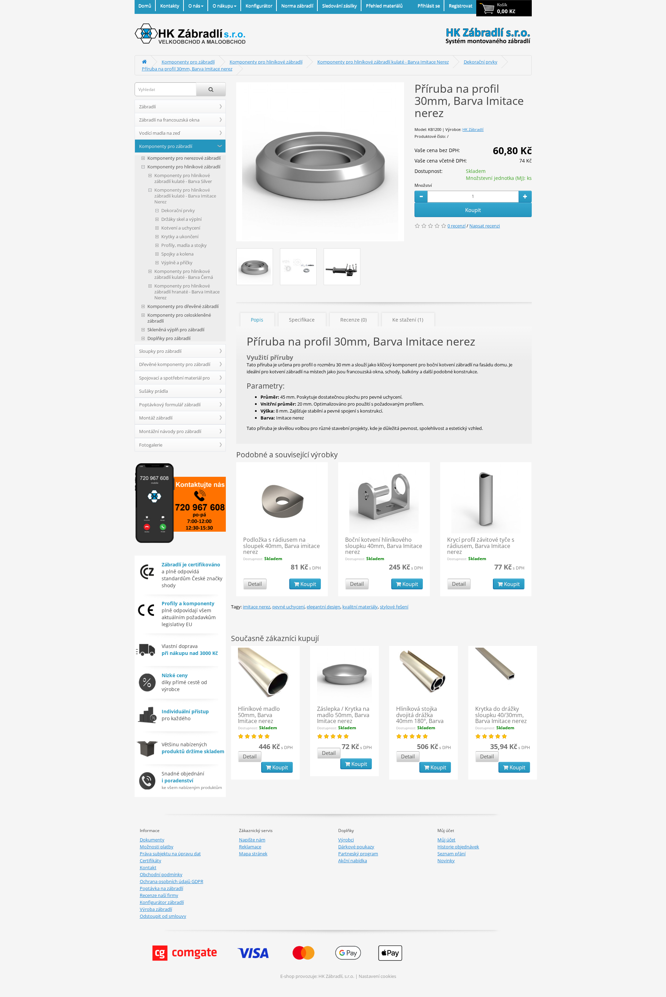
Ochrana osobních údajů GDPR (171, 881)
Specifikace (302, 319)
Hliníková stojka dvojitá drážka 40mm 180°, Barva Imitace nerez (420, 718)
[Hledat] (211, 89)
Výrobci (346, 840)
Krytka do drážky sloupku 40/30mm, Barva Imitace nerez (501, 715)
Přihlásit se (429, 5)
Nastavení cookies (377, 976)
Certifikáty (150, 860)
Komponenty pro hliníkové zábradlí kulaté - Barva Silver (183, 178)
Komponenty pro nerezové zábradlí (184, 158)
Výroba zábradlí (156, 909)
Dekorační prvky (480, 62)
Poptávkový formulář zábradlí (169, 404)
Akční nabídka (352, 860)
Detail (255, 583)
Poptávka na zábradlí (161, 888)
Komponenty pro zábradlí (188, 62)
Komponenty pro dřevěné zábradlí (183, 306)
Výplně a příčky (177, 263)
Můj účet (446, 840)
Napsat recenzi (484, 226)
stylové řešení (394, 607)
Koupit (473, 209)
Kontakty (169, 5)
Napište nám (252, 840)
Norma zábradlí (297, 5)
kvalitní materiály (360, 607)
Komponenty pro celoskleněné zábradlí (179, 318)
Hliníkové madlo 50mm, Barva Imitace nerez (259, 715)
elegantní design (323, 607)
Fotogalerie (150, 445)
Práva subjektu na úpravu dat (170, 853)
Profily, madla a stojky (184, 245)
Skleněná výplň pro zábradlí (175, 330)
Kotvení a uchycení (180, 228)
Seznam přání (451, 853)
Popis (257, 319)
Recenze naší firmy (159, 895)
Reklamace (250, 847)
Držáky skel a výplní (181, 219)
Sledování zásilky (339, 5)
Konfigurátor (259, 5)
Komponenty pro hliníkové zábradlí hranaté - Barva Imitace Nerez (187, 292)
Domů (144, 5)
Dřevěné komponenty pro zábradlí (174, 364)
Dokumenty (152, 840)
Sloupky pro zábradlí (160, 351)
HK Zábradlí (473, 129)
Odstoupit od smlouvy (163, 916)
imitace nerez (256, 607)
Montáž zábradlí (155, 418)
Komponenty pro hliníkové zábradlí (266, 62)
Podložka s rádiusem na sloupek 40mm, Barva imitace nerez (281, 546)
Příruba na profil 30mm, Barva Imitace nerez (187, 69)
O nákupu (223, 5)
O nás (194, 5)
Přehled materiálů (384, 5)
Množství (423, 185)
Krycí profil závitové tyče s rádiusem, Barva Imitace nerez (480, 546)
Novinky (446, 860)
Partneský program (358, 853)
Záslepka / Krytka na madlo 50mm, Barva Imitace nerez (343, 715)
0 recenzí (456, 226)
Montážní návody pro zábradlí (170, 431)
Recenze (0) (353, 319)
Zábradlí (147, 106)
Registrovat (460, 5)
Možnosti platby (156, 847)
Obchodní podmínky (161, 874)
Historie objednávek (458, 847)
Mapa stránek (253, 853)
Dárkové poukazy (356, 847)
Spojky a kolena (177, 254)
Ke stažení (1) (407, 319)
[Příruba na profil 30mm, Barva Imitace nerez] (320, 161)
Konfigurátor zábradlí (162, 902)
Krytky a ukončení (179, 237)
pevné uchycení (288, 607)
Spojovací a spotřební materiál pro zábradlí (174, 379)
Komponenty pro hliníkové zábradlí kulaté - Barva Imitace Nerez (383, 62)
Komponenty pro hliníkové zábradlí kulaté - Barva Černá (183, 274)
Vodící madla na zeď (159, 133)
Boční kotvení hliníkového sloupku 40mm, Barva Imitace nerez (383, 546)
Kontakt (148, 867)
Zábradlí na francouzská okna (169, 120)
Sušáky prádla (153, 391)
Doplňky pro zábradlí (168, 338)
